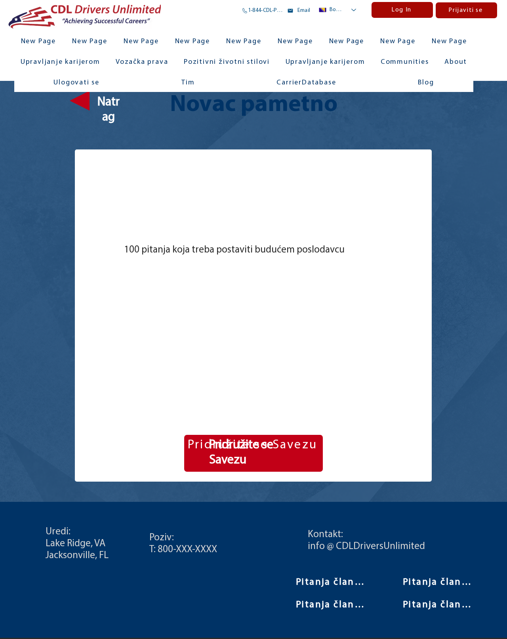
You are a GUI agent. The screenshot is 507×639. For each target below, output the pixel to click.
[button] (404, 62)
